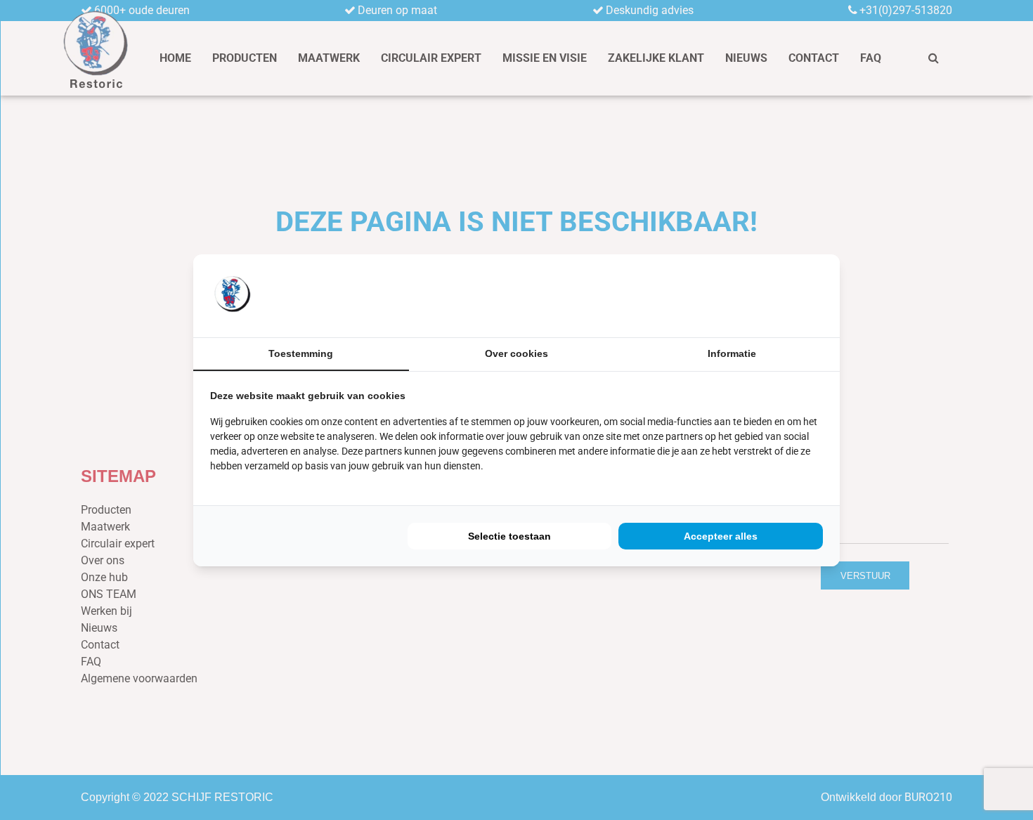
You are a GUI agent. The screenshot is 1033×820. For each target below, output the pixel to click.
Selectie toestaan (509, 536)
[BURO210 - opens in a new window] (770, 295)
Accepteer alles (721, 536)
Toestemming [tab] (300, 353)
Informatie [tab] (732, 353)
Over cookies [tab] (516, 353)
